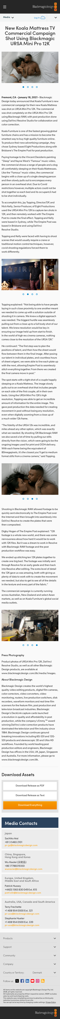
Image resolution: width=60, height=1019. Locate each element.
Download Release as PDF (30, 785)
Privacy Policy (51, 1002)
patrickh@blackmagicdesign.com (23, 893)
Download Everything (30, 804)
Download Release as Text (30, 795)
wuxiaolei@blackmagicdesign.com (23, 869)
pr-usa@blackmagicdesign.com (22, 913)
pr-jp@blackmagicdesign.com (21, 845)
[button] (23, 87)
